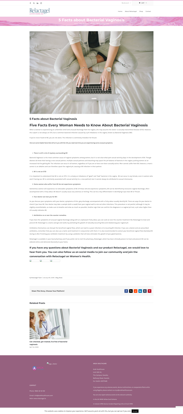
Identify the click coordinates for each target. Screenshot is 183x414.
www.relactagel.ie (39, 398)
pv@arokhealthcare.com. (124, 390)
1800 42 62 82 (40, 391)
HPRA (102, 404)
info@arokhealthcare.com (43, 395)
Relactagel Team (36, 277)
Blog (57, 277)
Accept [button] (135, 411)
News (60, 277)
